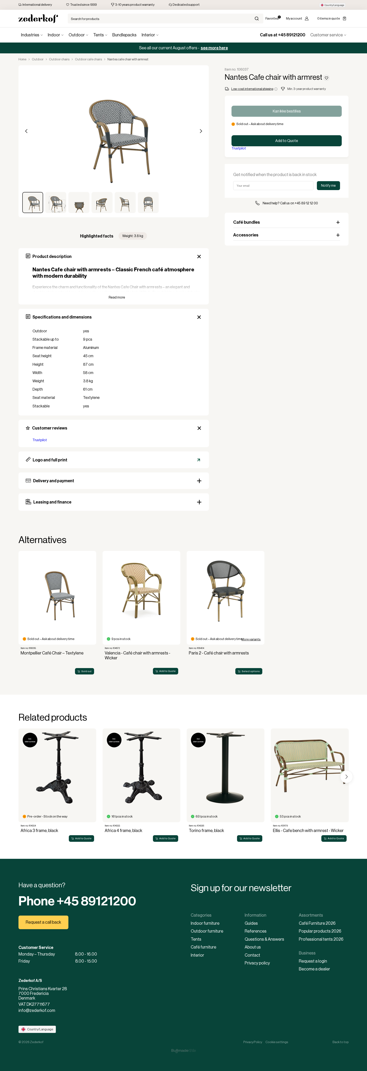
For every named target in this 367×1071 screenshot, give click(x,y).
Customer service (326, 35)
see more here (214, 47)
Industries (30, 35)
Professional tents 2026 (321, 939)
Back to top (341, 1042)
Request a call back (43, 922)
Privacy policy (257, 963)
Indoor (54, 35)
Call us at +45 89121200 (282, 34)
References (256, 931)
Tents (98, 35)
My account (294, 18)
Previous (27, 131)
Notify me (328, 185)
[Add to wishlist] (326, 78)
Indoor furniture (205, 923)
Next (200, 131)
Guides (251, 923)
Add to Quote (286, 141)
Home (22, 59)
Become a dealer (314, 969)
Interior (148, 35)
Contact (252, 955)
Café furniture (203, 947)
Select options (251, 671)
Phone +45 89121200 (77, 901)
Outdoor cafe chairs (88, 59)
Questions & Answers (264, 939)
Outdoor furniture (207, 931)
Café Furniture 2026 (317, 923)
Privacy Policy (252, 1042)
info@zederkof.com (36, 1010)
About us (253, 947)
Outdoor (77, 35)
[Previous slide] (20, 595)
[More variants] (225, 590)
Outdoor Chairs (59, 59)
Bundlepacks (124, 35)
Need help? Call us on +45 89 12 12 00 (290, 203)
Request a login (313, 961)
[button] (332, 5)
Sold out (86, 671)
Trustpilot (39, 440)
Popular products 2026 (320, 931)
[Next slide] (346, 595)
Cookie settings (276, 1042)
